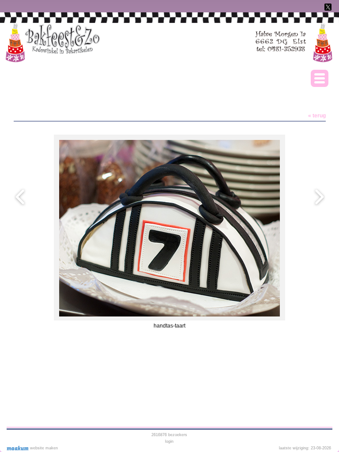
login (169, 441)
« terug (317, 116)
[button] (319, 78)
